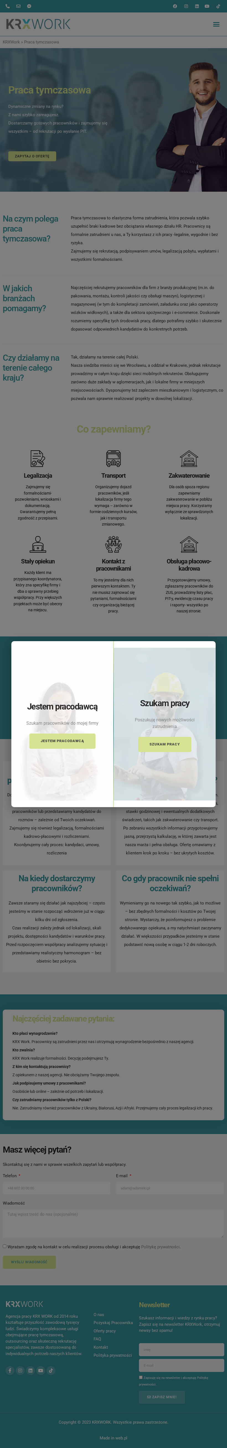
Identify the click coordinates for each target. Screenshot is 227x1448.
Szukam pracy (164, 744)
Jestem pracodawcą (62, 741)
